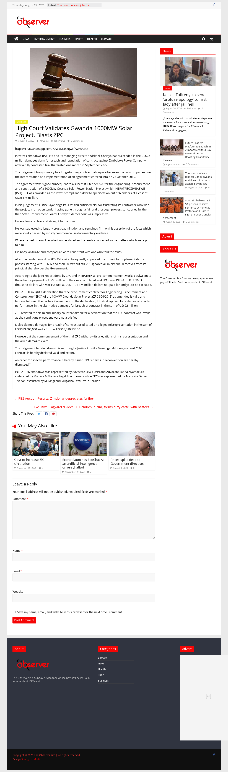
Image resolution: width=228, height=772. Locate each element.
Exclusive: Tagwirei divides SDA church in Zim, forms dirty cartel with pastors (93, 407)
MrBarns (44, 140)
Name (17, 551)
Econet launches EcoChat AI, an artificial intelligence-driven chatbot (83, 463)
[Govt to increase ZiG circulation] (35, 434)
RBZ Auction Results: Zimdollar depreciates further (54, 398)
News (26, 39)
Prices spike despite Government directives (127, 462)
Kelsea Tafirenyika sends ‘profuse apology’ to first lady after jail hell (185, 99)
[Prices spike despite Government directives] (132, 434)
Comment (20, 499)
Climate (106, 39)
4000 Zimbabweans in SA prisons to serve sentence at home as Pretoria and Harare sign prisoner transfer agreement (187, 209)
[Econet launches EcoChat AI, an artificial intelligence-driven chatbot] (84, 434)
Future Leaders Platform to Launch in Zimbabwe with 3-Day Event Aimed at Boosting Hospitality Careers (187, 151)
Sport (79, 39)
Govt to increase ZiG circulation (29, 462)
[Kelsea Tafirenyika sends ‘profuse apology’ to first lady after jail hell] (188, 59)
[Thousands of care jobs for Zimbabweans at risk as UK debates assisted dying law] (171, 171)
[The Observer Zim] (16, 39)
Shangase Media (31, 759)
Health (92, 39)
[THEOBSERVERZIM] (181, 257)
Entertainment (44, 39)
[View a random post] (212, 39)
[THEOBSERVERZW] (33, 656)
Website (17, 592)
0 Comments (77, 140)
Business (65, 39)
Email (17, 571)
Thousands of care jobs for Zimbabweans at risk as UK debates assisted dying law (198, 178)
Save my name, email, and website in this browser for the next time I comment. (70, 612)
